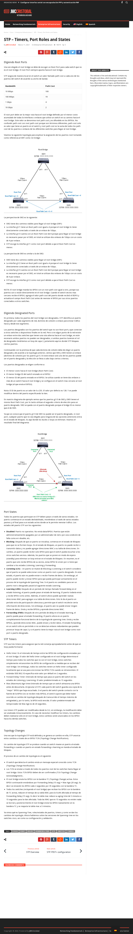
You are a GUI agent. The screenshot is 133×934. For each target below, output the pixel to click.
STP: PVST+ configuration (59, 850)
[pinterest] (41, 52)
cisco (15, 831)
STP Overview (32, 850)
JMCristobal (11, 45)
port (22, 831)
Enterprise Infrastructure (23, 32)
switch (61, 831)
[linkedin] (66, 52)
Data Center (124, 931)
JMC (21, 11)
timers (70, 831)
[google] (47, 52)
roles (30, 831)
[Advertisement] (109, 47)
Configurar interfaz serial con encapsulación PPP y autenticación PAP (49, 3)
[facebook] (79, 52)
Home (6, 32)
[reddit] (60, 52)
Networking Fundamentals (71, 931)
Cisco (12, 32)
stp (53, 831)
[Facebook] (121, 2)
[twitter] (73, 52)
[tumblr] (54, 52)
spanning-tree (42, 831)
